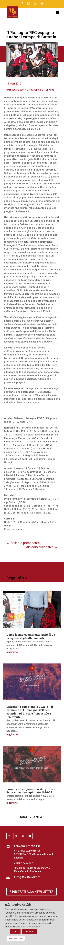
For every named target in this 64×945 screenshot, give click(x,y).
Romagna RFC (36, 90)
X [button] (58, 905)
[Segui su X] (35, 3)
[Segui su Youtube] (41, 3)
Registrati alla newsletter (31, 891)
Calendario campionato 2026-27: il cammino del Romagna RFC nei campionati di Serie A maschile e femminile (29, 712)
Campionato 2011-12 (17, 90)
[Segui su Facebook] (22, 3)
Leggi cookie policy (29, 926)
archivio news (32, 817)
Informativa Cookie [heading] (18, 904)
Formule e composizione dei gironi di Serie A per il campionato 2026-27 (31, 790)
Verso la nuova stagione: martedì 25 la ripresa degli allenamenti (30, 636)
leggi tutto (12, 652)
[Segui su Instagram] (28, 3)
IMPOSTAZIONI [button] (15, 938)
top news (49, 90)
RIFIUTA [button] (29, 931)
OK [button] (15, 931)
